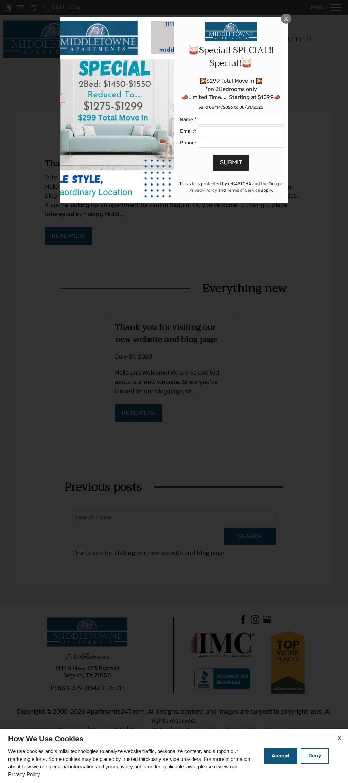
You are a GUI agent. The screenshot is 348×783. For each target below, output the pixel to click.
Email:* (188, 131)
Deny (314, 756)
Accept (281, 756)
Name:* (188, 120)
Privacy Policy (24, 774)
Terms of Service (243, 190)
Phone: (188, 143)
